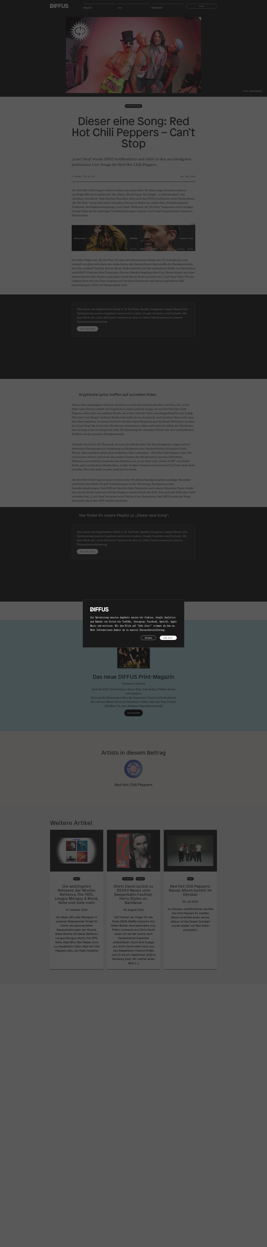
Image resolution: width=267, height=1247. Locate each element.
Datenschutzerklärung (152, 629)
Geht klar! (168, 637)
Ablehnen (148, 637)
